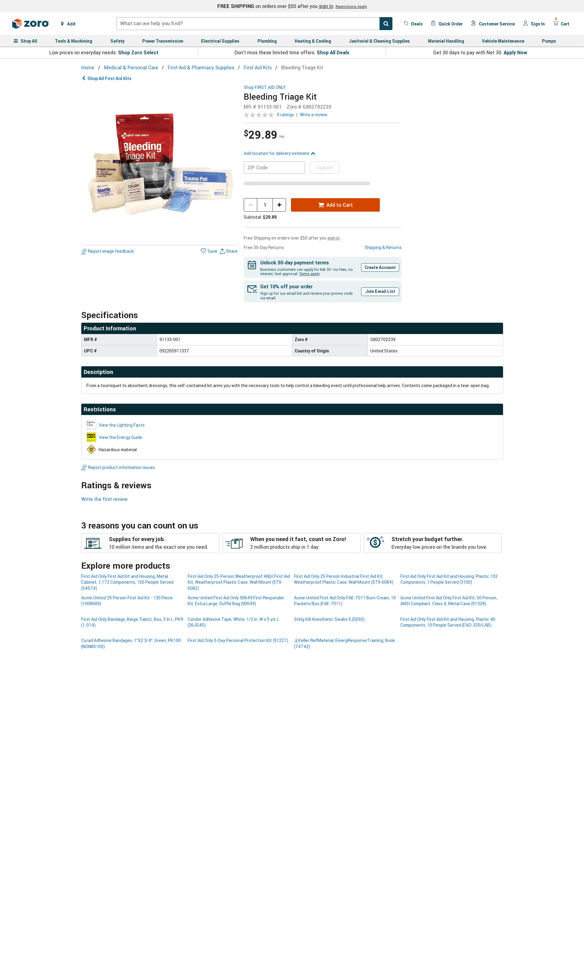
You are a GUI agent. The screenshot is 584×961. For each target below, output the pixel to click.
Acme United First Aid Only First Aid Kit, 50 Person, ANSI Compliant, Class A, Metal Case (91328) (448, 600)
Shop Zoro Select (138, 52)
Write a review (313, 114)
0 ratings (285, 114)
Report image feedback (111, 251)
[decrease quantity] (250, 205)
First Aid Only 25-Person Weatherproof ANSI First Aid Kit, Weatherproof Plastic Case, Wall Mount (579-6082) (239, 582)
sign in (326, 6)
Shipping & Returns (383, 247)
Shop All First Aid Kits (109, 78)
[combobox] (254, 23)
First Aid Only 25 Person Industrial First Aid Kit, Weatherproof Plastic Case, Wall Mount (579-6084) (343, 579)
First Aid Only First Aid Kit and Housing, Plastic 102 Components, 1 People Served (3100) (449, 579)
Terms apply (309, 273)
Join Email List (380, 291)
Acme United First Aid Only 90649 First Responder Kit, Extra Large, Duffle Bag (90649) (236, 600)
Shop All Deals (333, 52)
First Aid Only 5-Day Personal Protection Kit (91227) (238, 640)
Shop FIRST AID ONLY (265, 87)
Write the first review (104, 499)
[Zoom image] (160, 164)
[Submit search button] (386, 23)
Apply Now (515, 52)
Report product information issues (121, 467)
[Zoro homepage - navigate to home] (31, 23)
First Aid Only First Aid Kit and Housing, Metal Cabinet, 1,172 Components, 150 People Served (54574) (127, 582)
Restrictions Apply (351, 6)
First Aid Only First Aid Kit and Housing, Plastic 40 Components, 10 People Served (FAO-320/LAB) (447, 622)
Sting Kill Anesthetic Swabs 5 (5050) (329, 619)
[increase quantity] (279, 205)
